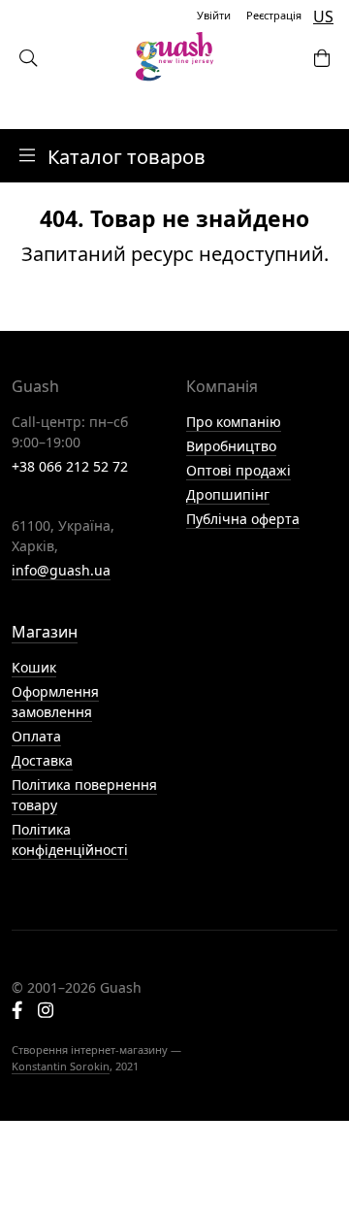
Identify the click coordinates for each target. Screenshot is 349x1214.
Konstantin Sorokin (61, 1066)
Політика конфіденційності (70, 839)
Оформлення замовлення (55, 701)
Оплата (36, 736)
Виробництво (231, 446)
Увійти (214, 15)
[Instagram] (45, 1012)
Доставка (42, 760)
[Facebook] (17, 1012)
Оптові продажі (238, 470)
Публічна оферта (243, 518)
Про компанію (233, 421)
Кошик (34, 667)
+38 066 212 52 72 (70, 466)
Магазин (45, 631)
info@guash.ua (61, 570)
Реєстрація (273, 15)
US (323, 16)
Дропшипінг (228, 494)
